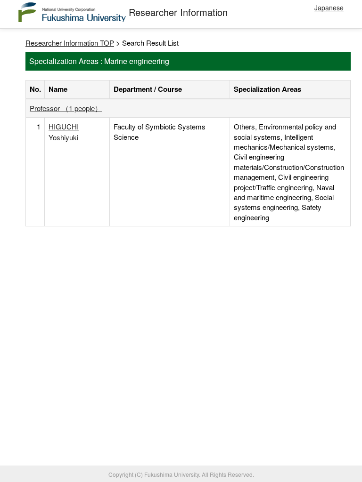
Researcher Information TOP (69, 43)
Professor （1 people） (66, 108)
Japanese (329, 7)
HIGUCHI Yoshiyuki (64, 131)
